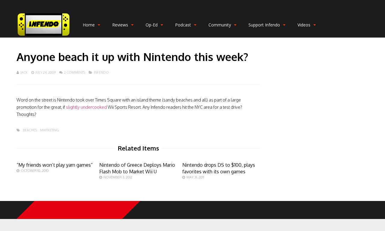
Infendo (101, 72)
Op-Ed (152, 25)
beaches (30, 130)
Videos (303, 25)
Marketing (49, 130)
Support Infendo (264, 25)
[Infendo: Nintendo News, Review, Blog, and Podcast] (44, 36)
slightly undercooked (86, 107)
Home (89, 25)
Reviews (120, 25)
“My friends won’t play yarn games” (55, 165)
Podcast (183, 25)
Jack (24, 72)
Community (219, 25)
